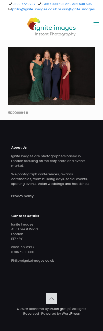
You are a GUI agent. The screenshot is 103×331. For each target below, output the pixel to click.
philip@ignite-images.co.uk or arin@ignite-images (53, 9)
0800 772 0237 (23, 4)
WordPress (71, 313)
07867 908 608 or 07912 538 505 (67, 4)
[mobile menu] (96, 24)
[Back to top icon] (51, 298)
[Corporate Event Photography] (51, 27)
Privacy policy (22, 196)
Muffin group (60, 308)
